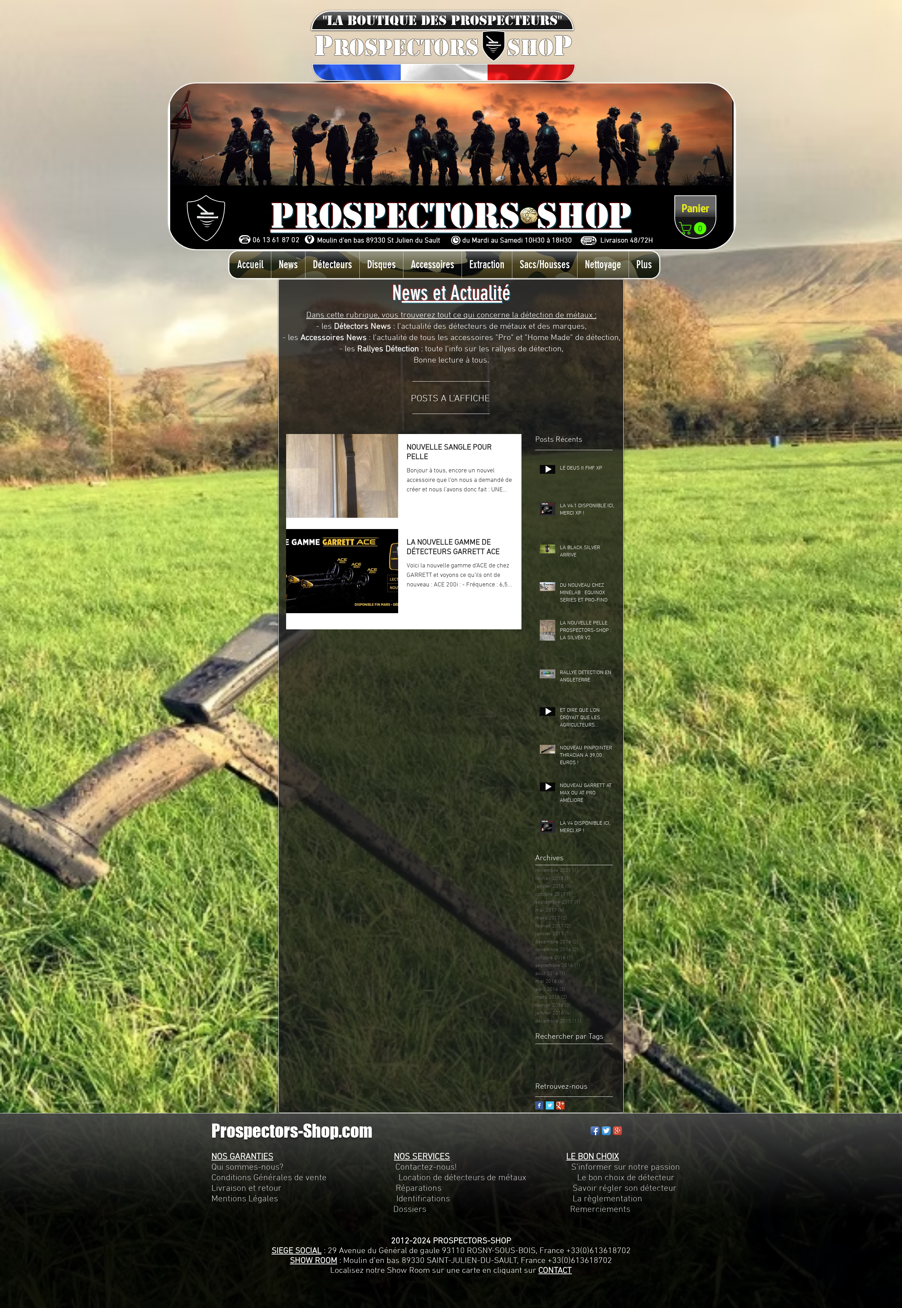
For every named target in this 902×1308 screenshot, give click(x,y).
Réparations (418, 1188)
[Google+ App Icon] (617, 1130)
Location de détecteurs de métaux (462, 1178)
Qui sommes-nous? (247, 1167)
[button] (442, 20)
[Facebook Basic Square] (539, 1105)
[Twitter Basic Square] (550, 1105)
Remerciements (600, 1210)
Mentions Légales (244, 1199)
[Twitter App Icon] (606, 1130)
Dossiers (409, 1210)
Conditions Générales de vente (269, 1178)
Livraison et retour (246, 1188)
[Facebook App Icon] (595, 1130)
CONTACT (555, 1271)
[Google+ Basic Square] (560, 1105)
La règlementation (546, 1199)
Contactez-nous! (426, 1167)
